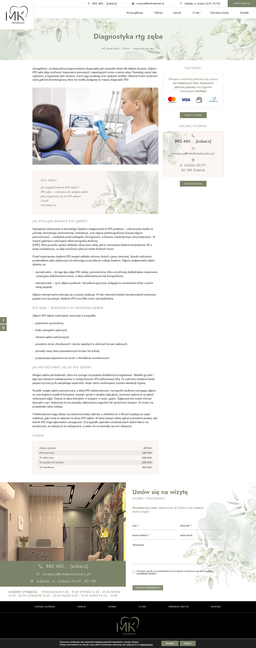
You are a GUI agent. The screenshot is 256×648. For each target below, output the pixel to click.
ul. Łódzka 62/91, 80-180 (202, 3)
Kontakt (244, 13)
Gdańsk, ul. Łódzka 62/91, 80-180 (66, 581)
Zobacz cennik (193, 115)
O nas (196, 13)
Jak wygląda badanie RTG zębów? (60, 187)
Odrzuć (187, 643)
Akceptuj (170, 643)
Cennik (177, 13)
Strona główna (135, 13)
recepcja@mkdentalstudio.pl (150, 3)
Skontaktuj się (48, 205)
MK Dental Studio (110, 48)
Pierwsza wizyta (219, 13)
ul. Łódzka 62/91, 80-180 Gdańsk (193, 167)
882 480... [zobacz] (104, 3)
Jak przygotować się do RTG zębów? (61, 196)
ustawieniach (146, 644)
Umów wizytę (242, 3)
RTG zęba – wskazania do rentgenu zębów (65, 192)
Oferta (158, 13)
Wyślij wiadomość (148, 588)
